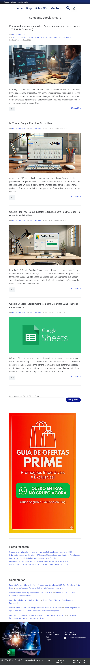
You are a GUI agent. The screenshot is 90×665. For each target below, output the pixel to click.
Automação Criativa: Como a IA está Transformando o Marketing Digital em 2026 (39, 561)
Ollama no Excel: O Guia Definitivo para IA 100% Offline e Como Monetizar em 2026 (39, 564)
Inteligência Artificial (35, 37)
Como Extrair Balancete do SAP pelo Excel (24, 600)
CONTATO (14, 632)
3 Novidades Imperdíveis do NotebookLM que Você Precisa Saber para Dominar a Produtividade (44, 555)
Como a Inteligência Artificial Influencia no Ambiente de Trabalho (32, 558)
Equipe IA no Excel (19, 35)
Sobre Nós (41, 8)
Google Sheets (22, 37)
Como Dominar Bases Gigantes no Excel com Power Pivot (30, 593)
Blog (29, 8)
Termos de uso (60, 661)
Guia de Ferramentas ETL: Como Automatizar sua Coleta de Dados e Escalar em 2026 (40, 552)
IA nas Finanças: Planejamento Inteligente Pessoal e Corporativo (39, 588)
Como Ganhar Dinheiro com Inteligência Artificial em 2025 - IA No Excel (35, 608)
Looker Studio (48, 37)
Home (19, 8)
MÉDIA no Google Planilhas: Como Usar (30, 123)
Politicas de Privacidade (79, 661)
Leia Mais (75, 108)
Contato (56, 8)
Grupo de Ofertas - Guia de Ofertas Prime (24, 396)
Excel (14, 37)
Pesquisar (73, 400)
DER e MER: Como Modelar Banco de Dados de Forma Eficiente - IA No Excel (37, 615)
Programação (67, 37)
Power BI (57, 37)
